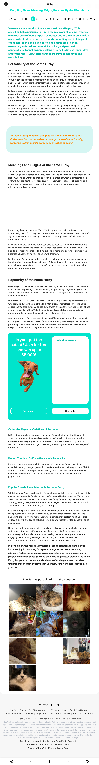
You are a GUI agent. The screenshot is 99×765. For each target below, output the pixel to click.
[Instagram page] (57, 704)
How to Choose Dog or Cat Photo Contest (35, 738)
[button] (6, 4)
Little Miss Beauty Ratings (67, 738)
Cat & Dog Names (78, 710)
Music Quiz (62, 748)
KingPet (13, 710)
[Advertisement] (49, 209)
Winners (55, 710)
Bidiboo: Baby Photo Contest (61, 741)
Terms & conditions (12, 714)
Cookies (29, 714)
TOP (9, 19)
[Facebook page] (52, 704)
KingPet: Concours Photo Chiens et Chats (48, 744)
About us (77, 714)
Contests (70, 411)
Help (64, 710)
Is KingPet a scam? (60, 714)
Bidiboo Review (86, 735)
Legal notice (42, 714)
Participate (29, 411)
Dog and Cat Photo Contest (33, 710)
